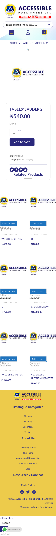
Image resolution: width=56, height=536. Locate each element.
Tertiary (28, 432)
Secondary (28, 427)
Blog (28, 468)
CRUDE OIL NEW (40, 306)
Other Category (26, 159)
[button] (11, 32)
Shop (14, 43)
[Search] (49, 25)
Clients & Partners (28, 463)
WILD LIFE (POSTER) (12, 374)
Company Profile (28, 447)
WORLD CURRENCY (11, 239)
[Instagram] (34, 492)
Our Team (28, 453)
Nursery (28, 416)
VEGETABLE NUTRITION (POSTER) (42, 376)
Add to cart (22, 142)
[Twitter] (28, 492)
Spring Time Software (43, 507)
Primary (28, 421)
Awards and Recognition (28, 458)
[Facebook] (22, 492)
